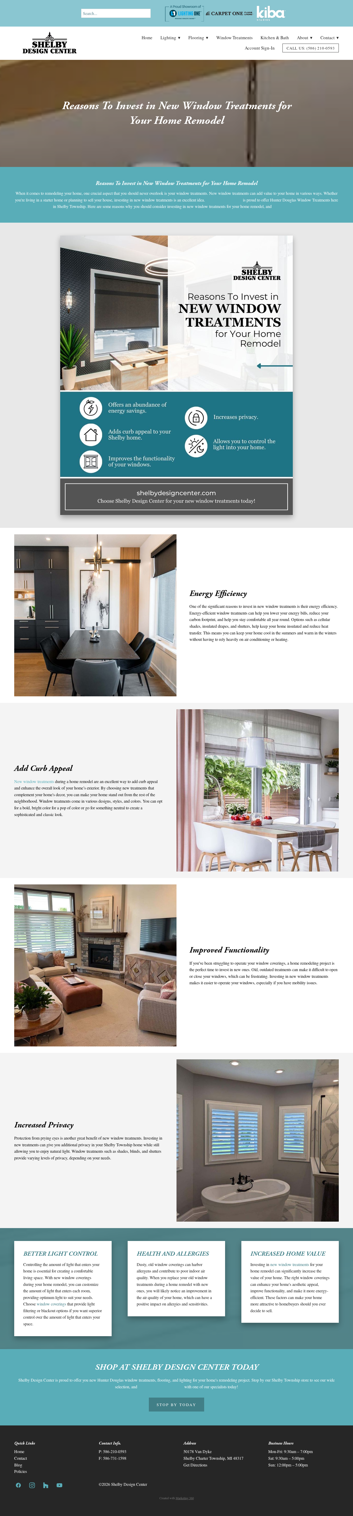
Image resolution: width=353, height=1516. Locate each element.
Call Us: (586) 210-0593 (311, 48)
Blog (18, 1464)
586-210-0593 (114, 1451)
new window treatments (289, 1264)
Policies (20, 1471)
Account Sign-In (260, 48)
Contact (329, 38)
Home (147, 38)
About (304, 38)
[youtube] (59, 1485)
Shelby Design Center (224, 200)
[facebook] (18, 1485)
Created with (176, 1498)
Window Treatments (234, 38)
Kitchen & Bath (274, 38)
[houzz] (46, 1485)
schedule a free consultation (160, 1386)
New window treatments (34, 781)
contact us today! (286, 206)
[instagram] (32, 1485)
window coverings (52, 1304)
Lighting (170, 38)
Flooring (198, 38)
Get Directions (195, 1464)
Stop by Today (176, 1404)
